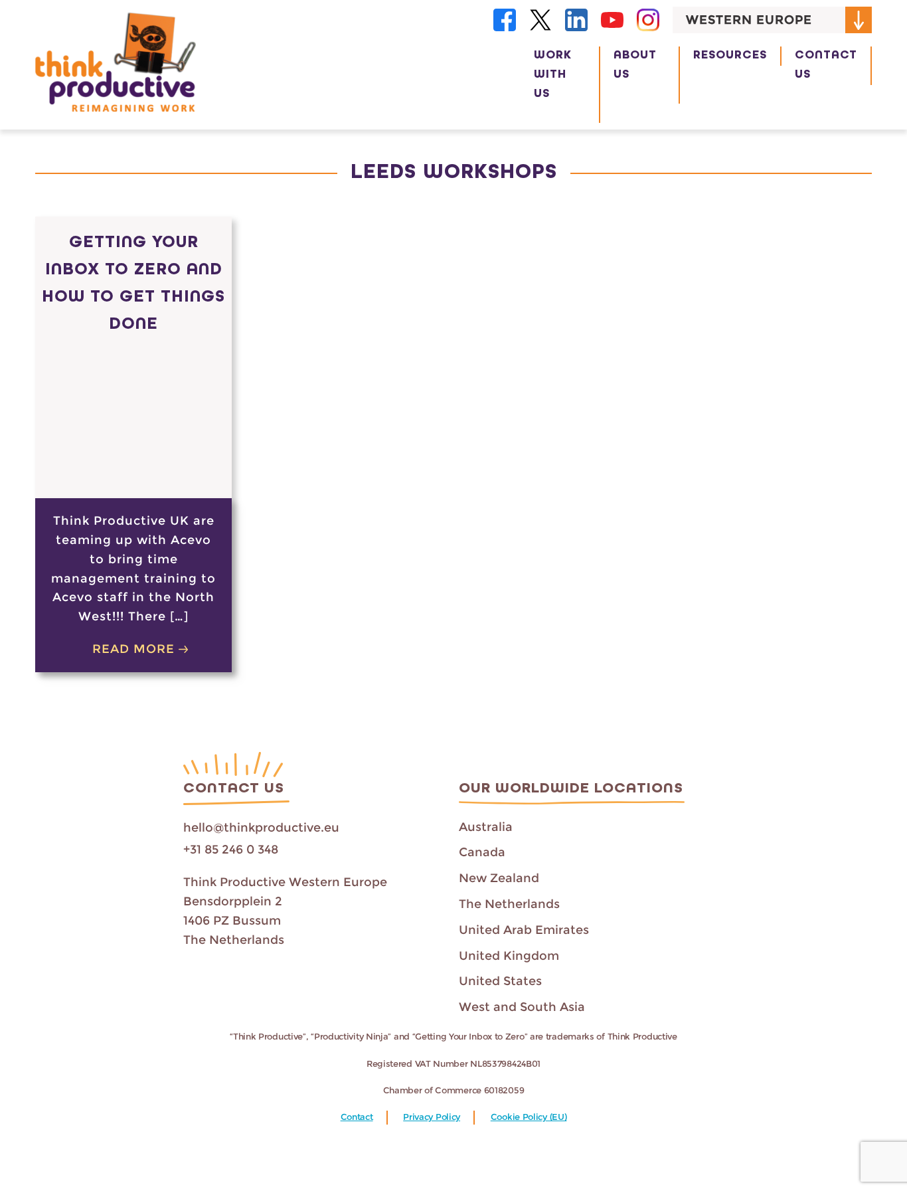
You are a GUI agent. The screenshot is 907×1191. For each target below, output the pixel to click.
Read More (133, 649)
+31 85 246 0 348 (230, 849)
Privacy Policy (431, 1117)
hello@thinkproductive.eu (261, 827)
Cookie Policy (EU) (529, 1117)
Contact (357, 1117)
